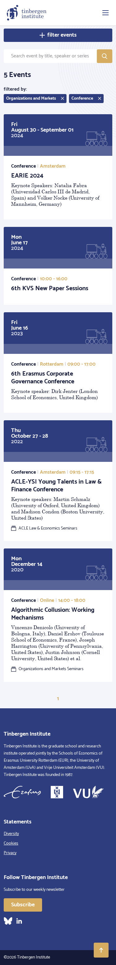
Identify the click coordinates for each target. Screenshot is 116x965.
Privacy (10, 853)
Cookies (11, 843)
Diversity (11, 833)
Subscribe (23, 904)
